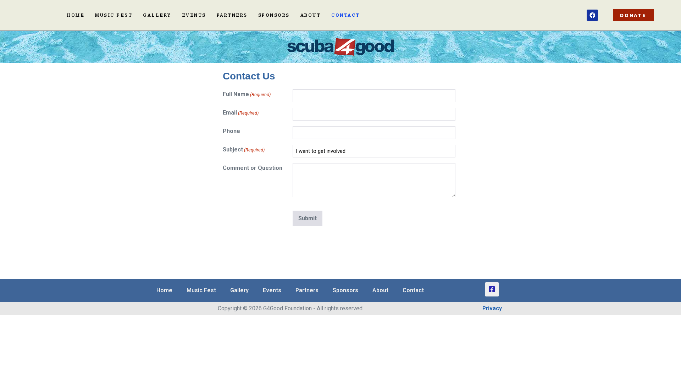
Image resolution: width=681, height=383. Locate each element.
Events (194, 15)
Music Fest (113, 15)
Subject (244, 149)
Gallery (157, 15)
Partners (232, 15)
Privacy (492, 308)
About (310, 15)
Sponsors (274, 15)
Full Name (247, 94)
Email (241, 112)
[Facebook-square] (492, 289)
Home (75, 15)
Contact (345, 15)
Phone (231, 131)
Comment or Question (252, 168)
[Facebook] (592, 15)
